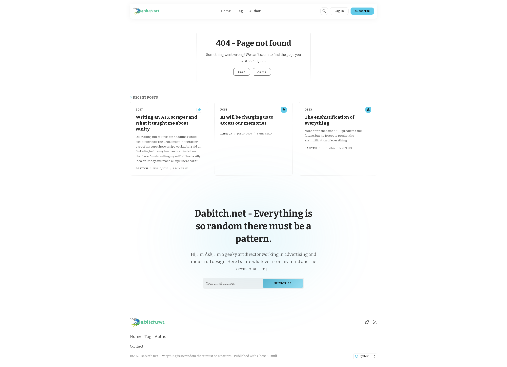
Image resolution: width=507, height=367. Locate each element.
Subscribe (362, 11)
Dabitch (142, 168)
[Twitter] (366, 322)
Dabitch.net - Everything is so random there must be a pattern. (187, 356)
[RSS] (374, 322)
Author (255, 11)
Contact (136, 346)
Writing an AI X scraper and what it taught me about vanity (166, 123)
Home (226, 11)
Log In (339, 11)
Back (241, 71)
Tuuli (273, 356)
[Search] (324, 11)
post (139, 109)
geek (309, 109)
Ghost (261, 356)
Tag (240, 11)
